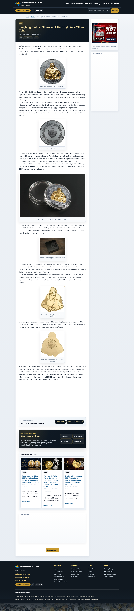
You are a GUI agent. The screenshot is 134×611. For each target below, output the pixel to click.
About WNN (91, 569)
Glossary (97, 4)
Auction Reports (59, 577)
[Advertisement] (52, 399)
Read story (25, 501)
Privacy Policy (108, 569)
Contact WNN (20, 580)
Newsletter (115, 4)
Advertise (91, 574)
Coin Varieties (58, 571)
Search (115, 10)
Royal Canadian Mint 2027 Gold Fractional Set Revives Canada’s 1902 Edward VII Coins (30, 479)
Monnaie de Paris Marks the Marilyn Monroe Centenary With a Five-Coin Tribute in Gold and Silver (50, 481)
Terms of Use (108, 577)
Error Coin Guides (76, 571)
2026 (23, 484)
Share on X (60, 422)
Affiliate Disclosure (110, 574)
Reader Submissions (60, 582)
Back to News (52, 550)
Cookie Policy (108, 571)
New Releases (28, 38)
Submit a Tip (91, 577)
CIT (20, 34)
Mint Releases (58, 579)
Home (67, 4)
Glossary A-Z (75, 574)
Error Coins (88, 4)
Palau (36, 38)
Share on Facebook (75, 422)
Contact (90, 571)
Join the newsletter (22, 574)
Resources (105, 4)
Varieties (79, 4)
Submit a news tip (22, 577)
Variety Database (76, 569)
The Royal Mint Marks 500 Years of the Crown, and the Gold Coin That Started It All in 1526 (73, 480)
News (73, 4)
